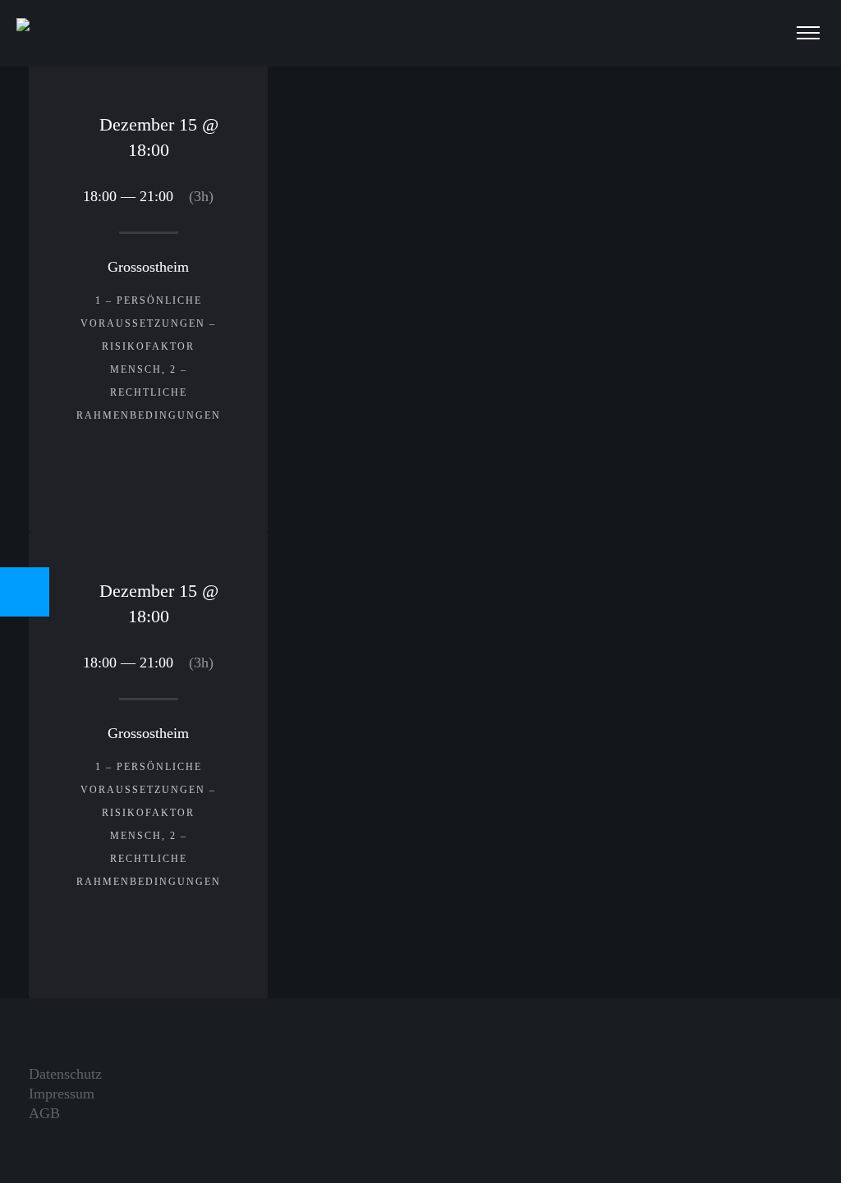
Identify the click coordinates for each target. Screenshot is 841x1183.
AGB (44, 1113)
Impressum (61, 1093)
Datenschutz (65, 1074)
